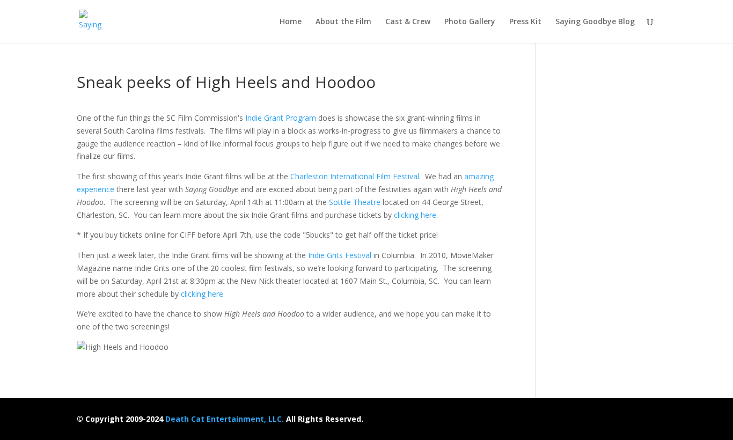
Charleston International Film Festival (354, 176)
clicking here (415, 215)
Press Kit (525, 22)
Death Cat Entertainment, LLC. (224, 419)
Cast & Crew (407, 22)
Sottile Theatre (354, 202)
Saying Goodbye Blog (595, 22)
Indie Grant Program (280, 118)
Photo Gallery (469, 22)
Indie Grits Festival (339, 255)
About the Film (343, 22)
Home (291, 22)
